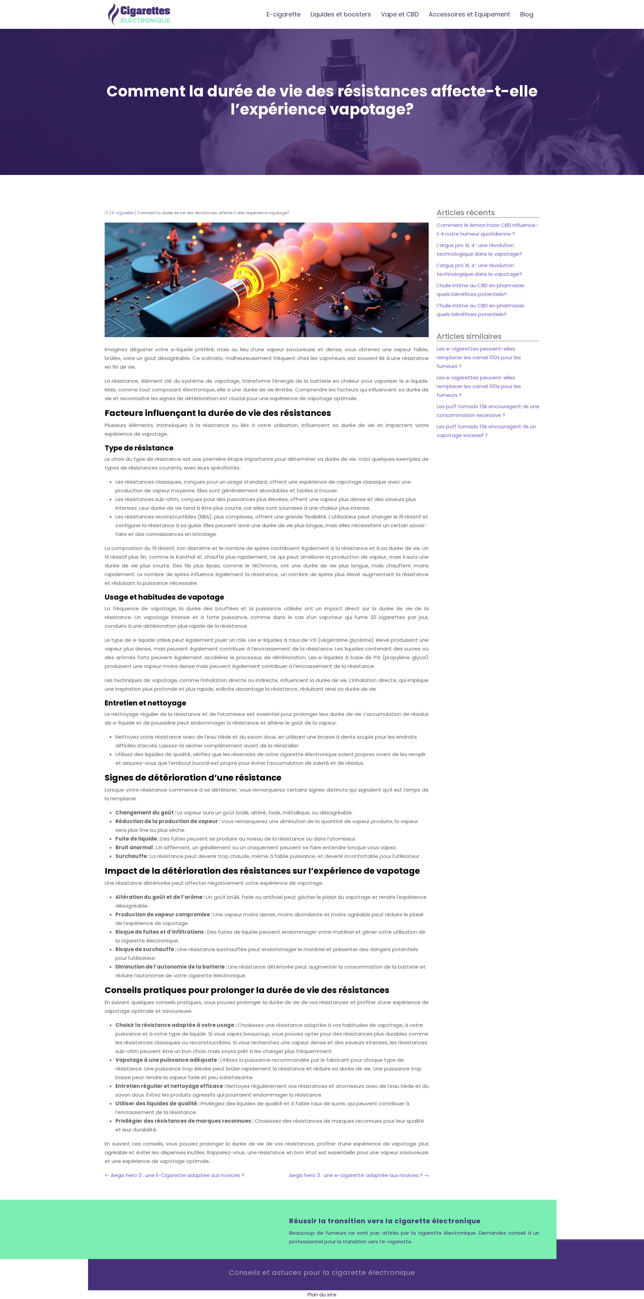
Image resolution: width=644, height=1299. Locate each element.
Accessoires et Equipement (469, 14)
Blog (526, 14)
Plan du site (322, 1294)
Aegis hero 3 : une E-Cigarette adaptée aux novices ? (177, 1175)
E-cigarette (284, 14)
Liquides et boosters (341, 14)
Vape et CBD (400, 14)
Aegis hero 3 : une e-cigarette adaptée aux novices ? (356, 1175)
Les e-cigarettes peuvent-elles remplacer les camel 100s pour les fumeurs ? (479, 357)
